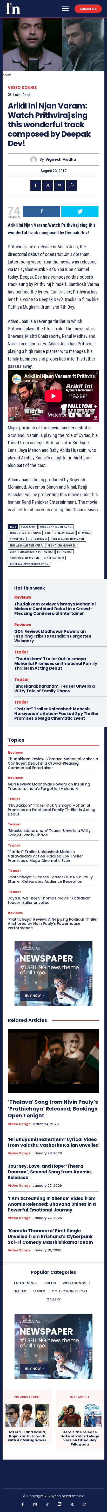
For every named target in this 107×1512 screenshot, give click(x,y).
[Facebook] (35, 185)
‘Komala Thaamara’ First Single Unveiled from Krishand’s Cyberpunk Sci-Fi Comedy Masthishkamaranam (50, 1236)
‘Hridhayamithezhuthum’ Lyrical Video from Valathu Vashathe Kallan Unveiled (53, 1142)
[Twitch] (60, 1505)
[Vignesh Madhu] (34, 159)
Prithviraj (64, 551)
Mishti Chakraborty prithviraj (31, 551)
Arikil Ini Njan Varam (59, 533)
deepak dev (17, 539)
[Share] (41, 211)
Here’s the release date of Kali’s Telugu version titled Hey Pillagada (80, 1438)
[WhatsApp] (71, 185)
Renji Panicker (54, 558)
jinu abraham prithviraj (27, 545)
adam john (28, 526)
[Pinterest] (59, 185)
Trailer (21, 652)
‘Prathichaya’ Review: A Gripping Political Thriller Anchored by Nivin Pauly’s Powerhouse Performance (53, 924)
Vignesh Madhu (60, 159)
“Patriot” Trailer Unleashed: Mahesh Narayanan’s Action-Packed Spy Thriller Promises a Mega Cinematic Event (56, 713)
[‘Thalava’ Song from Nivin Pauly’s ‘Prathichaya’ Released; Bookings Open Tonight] (53, 1061)
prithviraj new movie (24, 558)
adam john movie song (56, 526)
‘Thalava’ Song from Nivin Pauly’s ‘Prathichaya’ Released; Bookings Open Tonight (53, 1108)
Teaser (21, 679)
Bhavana (84, 533)
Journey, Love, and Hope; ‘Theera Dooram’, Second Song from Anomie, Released (50, 1172)
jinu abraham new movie (67, 539)
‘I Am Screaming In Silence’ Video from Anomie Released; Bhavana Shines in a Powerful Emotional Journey (52, 1204)
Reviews (22, 597)
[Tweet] (79, 211)
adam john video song (25, 533)
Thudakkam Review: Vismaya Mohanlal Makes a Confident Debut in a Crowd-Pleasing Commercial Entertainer (55, 608)
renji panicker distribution (29, 564)
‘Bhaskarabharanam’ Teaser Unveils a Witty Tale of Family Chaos (54, 688)
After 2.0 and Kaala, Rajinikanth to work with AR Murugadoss (27, 1436)
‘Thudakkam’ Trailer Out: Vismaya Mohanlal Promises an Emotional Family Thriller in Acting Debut (55, 663)
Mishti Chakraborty (62, 545)
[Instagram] (35, 1505)
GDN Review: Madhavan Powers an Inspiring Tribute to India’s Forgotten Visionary (52, 636)
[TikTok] (47, 1505)
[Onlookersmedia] (13, 8)
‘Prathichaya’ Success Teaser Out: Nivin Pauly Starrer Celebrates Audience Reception (50, 879)
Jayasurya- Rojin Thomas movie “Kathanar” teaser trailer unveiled (49, 900)
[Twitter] (47, 185)
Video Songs (22, 87)
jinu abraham (37, 539)
